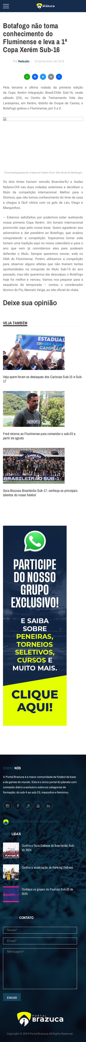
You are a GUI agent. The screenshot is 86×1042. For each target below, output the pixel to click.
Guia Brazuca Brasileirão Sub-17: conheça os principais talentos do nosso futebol (40, 492)
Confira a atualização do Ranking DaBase (47, 867)
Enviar (12, 997)
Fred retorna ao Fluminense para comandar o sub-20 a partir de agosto (39, 436)
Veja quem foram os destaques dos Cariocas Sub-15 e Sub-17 (42, 379)
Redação (23, 61)
